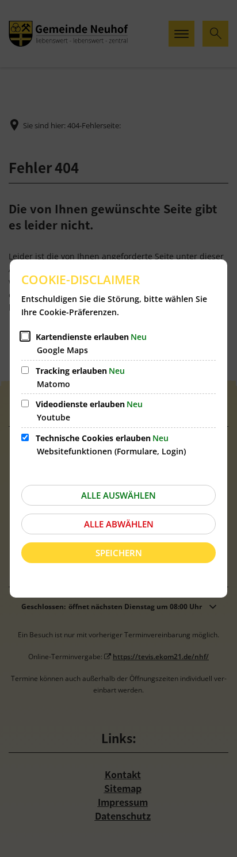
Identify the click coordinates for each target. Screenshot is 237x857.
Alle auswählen (118, 495)
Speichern (118, 552)
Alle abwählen (119, 524)
